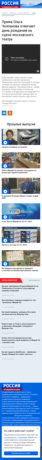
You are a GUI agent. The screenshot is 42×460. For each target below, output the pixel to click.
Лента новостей (24, 12)
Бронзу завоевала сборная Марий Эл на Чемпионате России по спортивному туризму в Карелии (20, 288)
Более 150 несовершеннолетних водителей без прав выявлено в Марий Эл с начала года (21, 340)
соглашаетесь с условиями (15, 437)
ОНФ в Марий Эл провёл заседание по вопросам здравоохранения (19, 171)
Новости (13, 12)
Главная (4, 12)
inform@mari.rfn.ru (8, 415)
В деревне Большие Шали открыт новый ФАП (20, 197)
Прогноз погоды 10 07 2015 (14, 245)
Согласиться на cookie (21, 453)
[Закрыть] (37, 428)
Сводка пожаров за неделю (14, 147)
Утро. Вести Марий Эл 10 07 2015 (17, 221)
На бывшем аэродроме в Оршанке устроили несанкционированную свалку (20, 269)
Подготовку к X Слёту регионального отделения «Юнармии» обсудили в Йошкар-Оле (19, 326)
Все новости (34, 280)
